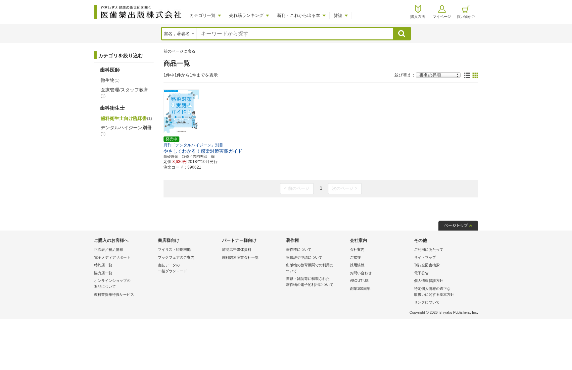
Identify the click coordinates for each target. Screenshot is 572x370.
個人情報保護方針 (428, 281)
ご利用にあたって (428, 249)
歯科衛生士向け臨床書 (126, 118)
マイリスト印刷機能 (174, 249)
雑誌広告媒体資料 (236, 249)
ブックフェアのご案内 (176, 257)
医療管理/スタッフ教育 (124, 92)
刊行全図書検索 (427, 265)
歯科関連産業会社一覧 (240, 257)
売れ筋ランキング (246, 15)
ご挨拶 (355, 257)
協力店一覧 (103, 273)
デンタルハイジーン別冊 (126, 130)
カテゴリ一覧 (202, 15)
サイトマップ (425, 257)
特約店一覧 (103, 265)
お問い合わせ (361, 273)
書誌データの (172, 268)
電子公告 (421, 273)
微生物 (110, 80)
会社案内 (357, 249)
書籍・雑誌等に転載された (309, 282)
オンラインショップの (112, 284)
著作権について (298, 249)
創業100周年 (360, 289)
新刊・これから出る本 (298, 15)
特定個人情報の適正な (434, 291)
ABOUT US (359, 281)
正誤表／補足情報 (108, 249)
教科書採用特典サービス (114, 294)
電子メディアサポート (112, 257)
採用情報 (357, 265)
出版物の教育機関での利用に (309, 268)
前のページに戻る (179, 51)
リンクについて (427, 302)
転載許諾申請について (304, 257)
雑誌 (338, 15)
